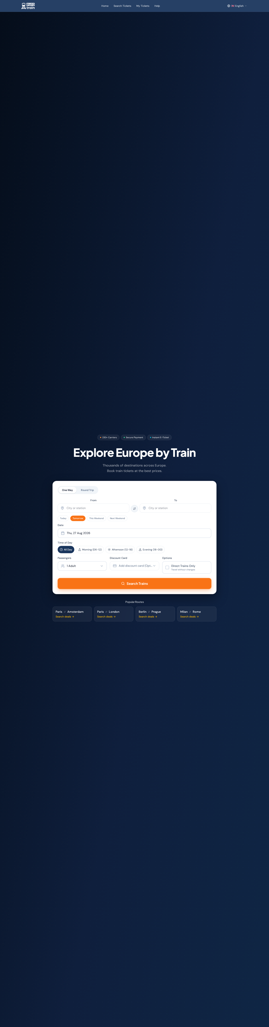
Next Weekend (117, 518)
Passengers (64, 558)
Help (157, 5)
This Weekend (96, 518)
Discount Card (118, 558)
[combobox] (93, 508)
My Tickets (142, 5)
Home (105, 5)
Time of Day (65, 542)
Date (60, 525)
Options (167, 558)
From (93, 500)
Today (63, 518)
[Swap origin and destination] (134, 508)
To (175, 500)
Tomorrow (78, 518)
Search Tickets (122, 5)
